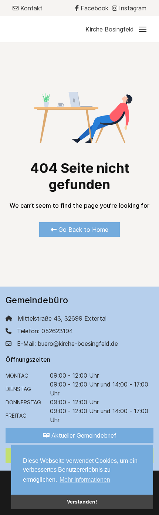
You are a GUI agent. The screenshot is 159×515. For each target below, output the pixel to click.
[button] (115, 29)
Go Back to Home (82, 229)
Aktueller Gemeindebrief (83, 435)
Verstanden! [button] (82, 502)
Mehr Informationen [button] (85, 479)
